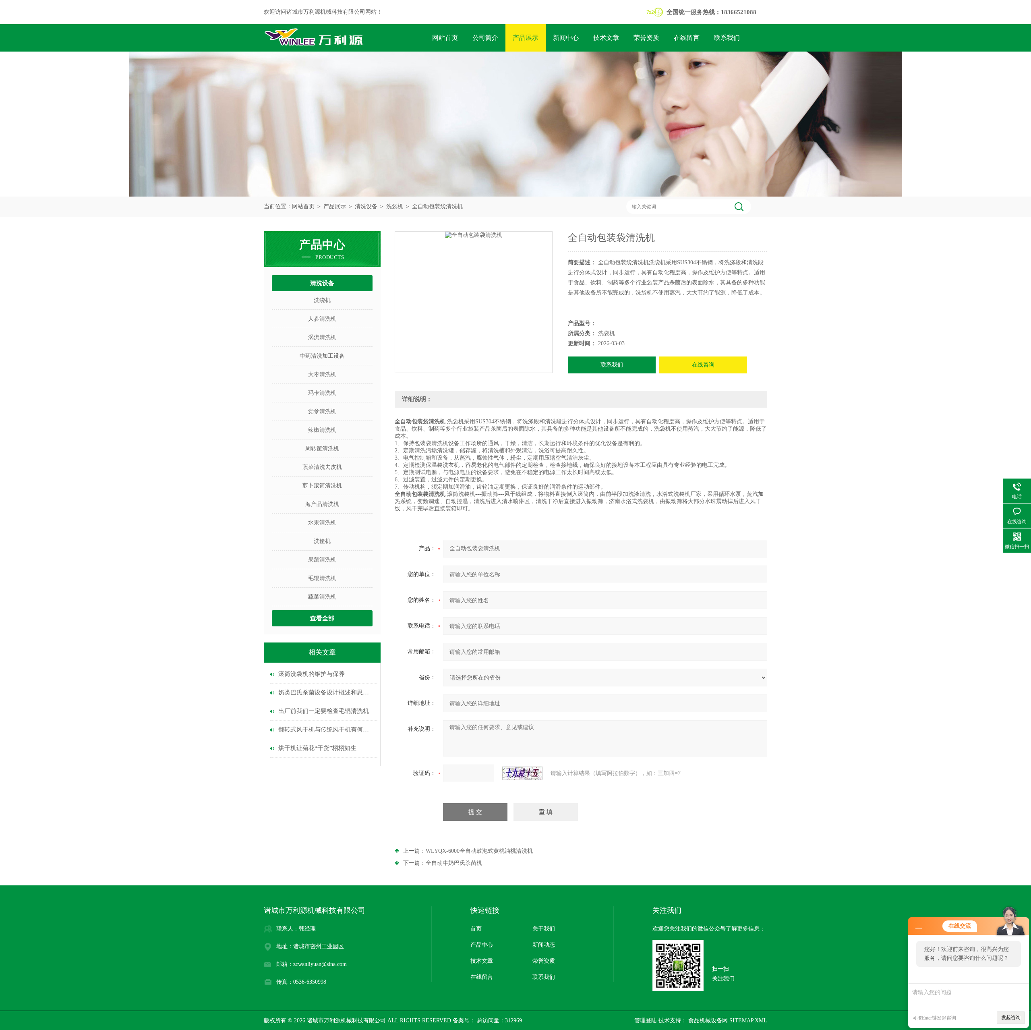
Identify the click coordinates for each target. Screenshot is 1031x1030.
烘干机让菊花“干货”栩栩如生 (317, 748)
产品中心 (481, 945)
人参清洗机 (322, 319)
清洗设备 (366, 206)
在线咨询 (703, 365)
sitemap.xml (748, 1021)
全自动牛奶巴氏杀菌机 (454, 863)
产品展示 (525, 37)
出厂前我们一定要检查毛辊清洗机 (323, 711)
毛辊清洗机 (322, 578)
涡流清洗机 (322, 337)
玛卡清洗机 (322, 393)
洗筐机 (322, 541)
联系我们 (727, 37)
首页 (476, 929)
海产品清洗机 (322, 504)
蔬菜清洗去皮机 (322, 467)
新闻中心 (566, 37)
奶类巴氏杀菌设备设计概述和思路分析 (326, 692)
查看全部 (322, 618)
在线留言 (687, 37)
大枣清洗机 (322, 374)
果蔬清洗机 (322, 560)
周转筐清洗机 (322, 449)
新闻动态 (543, 945)
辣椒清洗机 (322, 430)
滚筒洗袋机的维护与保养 (311, 674)
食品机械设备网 (707, 1021)
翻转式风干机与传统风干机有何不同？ (326, 729)
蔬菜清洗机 (322, 597)
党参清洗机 (322, 411)
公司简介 (485, 37)
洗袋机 (394, 206)
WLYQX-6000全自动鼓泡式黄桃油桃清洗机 (479, 851)
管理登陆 (645, 1021)
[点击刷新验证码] (522, 773)
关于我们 (543, 929)
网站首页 (445, 37)
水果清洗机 (322, 523)
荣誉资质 (646, 37)
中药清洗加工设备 (322, 356)
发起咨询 (1011, 1017)
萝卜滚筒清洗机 (322, 486)
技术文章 (606, 37)
